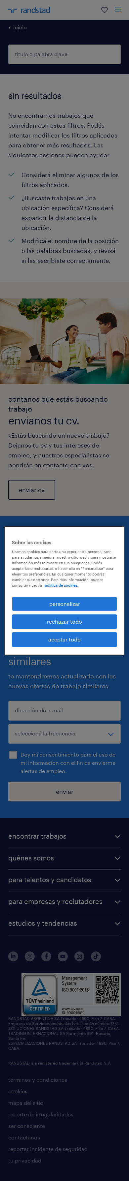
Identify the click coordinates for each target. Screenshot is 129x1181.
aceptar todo (64, 639)
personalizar (64, 603)
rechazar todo (64, 621)
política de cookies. (61, 585)
